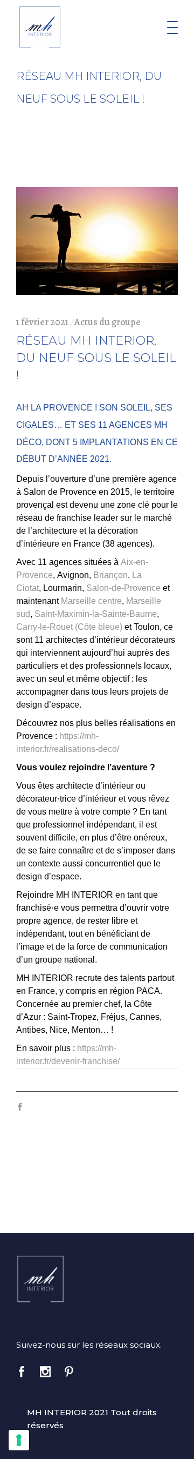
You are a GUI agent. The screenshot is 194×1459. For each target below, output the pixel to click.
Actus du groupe (107, 321)
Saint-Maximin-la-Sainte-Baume (95, 613)
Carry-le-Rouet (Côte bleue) (69, 626)
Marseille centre (91, 601)
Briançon (110, 575)
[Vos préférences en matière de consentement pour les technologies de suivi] (19, 1440)
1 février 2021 (42, 321)
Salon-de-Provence (123, 588)
